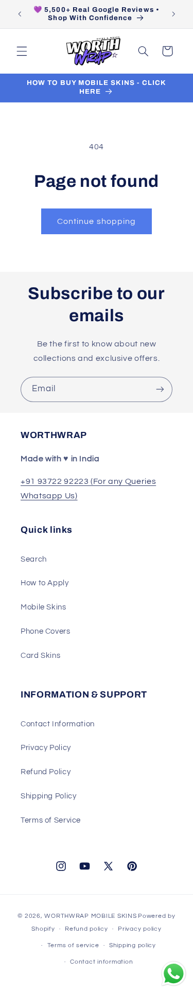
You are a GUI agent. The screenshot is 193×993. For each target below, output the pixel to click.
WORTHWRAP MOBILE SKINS (90, 916)
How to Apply (45, 583)
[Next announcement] (173, 14)
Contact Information (58, 724)
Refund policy (86, 929)
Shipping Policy (48, 796)
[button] (21, 51)
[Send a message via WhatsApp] (174, 974)
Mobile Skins (43, 607)
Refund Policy (46, 772)
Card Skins (40, 655)
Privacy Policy (46, 748)
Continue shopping (96, 221)
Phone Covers (46, 631)
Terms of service (73, 945)
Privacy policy (139, 929)
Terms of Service (51, 820)
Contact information (101, 962)
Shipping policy (132, 945)
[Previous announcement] (19, 14)
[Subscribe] (160, 389)
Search (34, 559)
